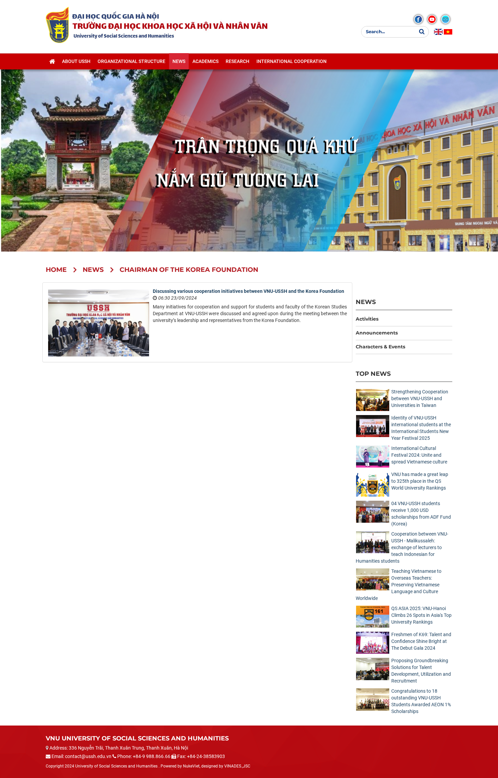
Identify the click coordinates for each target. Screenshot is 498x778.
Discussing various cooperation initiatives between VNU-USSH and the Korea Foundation (248, 291)
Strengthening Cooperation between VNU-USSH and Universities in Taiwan (419, 398)
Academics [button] (205, 61)
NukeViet (191, 766)
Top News (373, 373)
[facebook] (418, 19)
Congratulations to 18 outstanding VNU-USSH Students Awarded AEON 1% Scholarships (421, 701)
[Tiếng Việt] (448, 32)
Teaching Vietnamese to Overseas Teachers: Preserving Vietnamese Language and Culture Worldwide (398, 584)
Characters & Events (380, 347)
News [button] (178, 61)
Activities (367, 319)
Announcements (377, 333)
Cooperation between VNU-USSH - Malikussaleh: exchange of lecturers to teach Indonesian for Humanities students (402, 547)
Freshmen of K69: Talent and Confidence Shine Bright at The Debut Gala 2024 (421, 641)
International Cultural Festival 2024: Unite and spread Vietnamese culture (419, 455)
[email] (445, 19)
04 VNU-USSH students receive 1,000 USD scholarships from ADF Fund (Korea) (421, 513)
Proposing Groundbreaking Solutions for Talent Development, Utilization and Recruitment (421, 671)
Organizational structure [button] (131, 61)
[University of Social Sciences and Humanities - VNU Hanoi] (57, 24)
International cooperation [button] (291, 61)
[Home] (52, 61)
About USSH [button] (76, 61)
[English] (438, 32)
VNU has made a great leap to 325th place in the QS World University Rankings (419, 481)
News (366, 302)
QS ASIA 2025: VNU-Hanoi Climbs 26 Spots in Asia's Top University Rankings (421, 615)
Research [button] (237, 61)
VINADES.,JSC (237, 766)
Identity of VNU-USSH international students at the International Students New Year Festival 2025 (421, 428)
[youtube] (432, 19)
